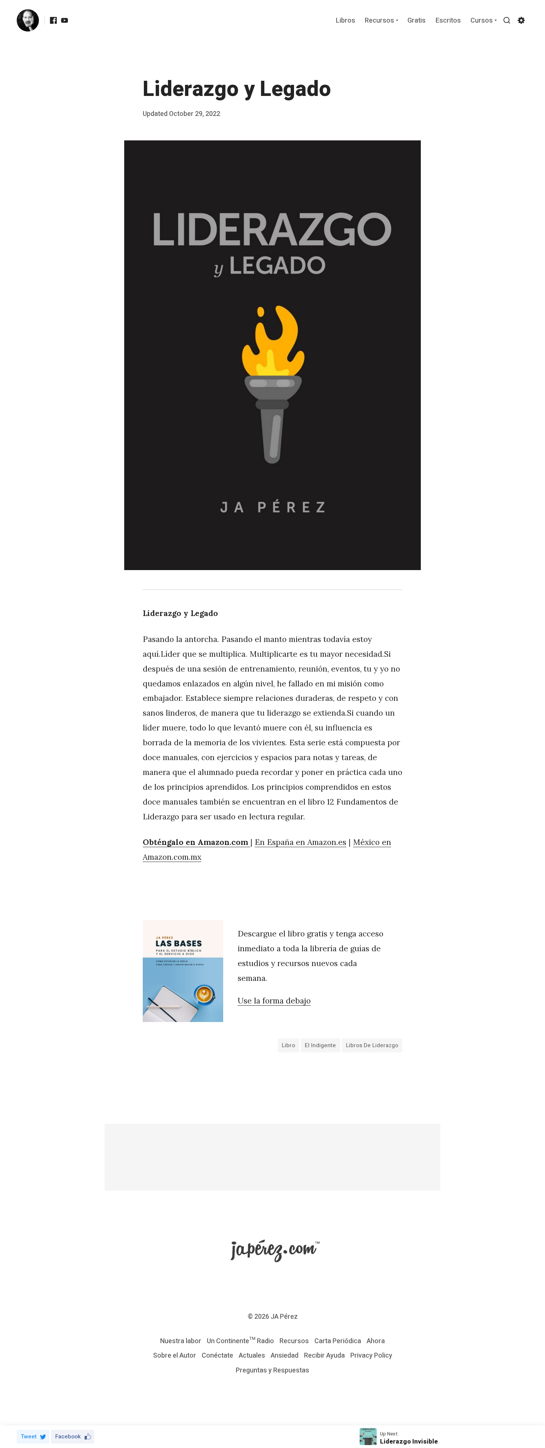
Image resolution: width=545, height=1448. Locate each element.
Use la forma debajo (274, 1001)
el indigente (320, 1045)
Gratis (416, 21)
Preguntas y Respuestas (272, 1370)
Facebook (68, 1436)
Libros (345, 21)
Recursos (379, 21)
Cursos (481, 21)
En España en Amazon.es (300, 842)
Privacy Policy (371, 1356)
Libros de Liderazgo (372, 1045)
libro (288, 1045)
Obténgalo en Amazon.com (195, 842)
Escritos (448, 21)
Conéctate (217, 1356)
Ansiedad (284, 1356)
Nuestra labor (180, 1341)
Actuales (252, 1356)
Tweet (29, 1436)
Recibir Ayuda (324, 1356)
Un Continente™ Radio (240, 1341)
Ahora (376, 1341)
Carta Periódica (337, 1341)
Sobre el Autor (174, 1356)
